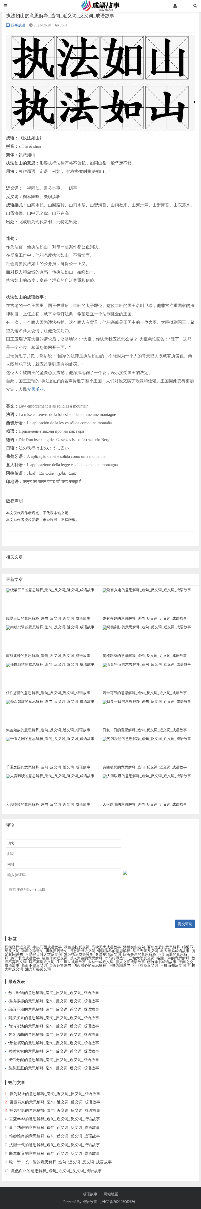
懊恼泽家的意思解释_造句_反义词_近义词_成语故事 (53, 1043)
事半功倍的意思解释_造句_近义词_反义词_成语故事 (54, 1127)
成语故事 (90, 1194)
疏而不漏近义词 (34, 966)
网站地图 (111, 1194)
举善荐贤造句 (60, 966)
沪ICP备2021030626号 (117, 1202)
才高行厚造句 (116, 958)
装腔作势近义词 (55, 958)
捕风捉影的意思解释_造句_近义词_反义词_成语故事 (54, 1110)
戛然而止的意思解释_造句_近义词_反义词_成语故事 (56, 1171)
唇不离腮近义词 (41, 962)
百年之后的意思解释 (163, 947)
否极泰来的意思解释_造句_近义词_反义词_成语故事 (54, 1102)
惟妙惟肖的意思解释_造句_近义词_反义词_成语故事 (54, 1136)
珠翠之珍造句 (32, 951)
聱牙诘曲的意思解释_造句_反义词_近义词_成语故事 (53, 1034)
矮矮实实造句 (134, 947)
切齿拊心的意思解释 (89, 966)
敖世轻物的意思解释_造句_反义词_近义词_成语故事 (53, 993)
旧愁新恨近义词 (82, 951)
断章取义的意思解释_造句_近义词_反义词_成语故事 (54, 1153)
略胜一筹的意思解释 (173, 958)
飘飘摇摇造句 (57, 951)
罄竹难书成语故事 (161, 962)
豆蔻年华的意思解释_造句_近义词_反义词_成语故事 (54, 1119)
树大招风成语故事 (174, 951)
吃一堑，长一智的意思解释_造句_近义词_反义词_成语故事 (60, 1162)
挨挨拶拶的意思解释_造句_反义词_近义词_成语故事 (53, 1001)
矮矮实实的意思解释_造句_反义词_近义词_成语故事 (53, 1051)
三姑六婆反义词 (141, 958)
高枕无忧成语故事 (106, 947)
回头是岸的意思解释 (139, 955)
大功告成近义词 (101, 962)
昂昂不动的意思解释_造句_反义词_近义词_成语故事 (53, 1009)
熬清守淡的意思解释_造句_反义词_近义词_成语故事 (53, 1026)
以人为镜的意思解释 (86, 958)
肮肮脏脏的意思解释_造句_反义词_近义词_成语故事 (53, 1068)
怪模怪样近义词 (17, 947)
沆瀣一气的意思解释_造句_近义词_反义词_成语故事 (54, 1145)
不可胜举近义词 (145, 966)
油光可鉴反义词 (38, 969)
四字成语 (18, 25)
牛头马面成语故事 (47, 947)
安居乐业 (35, 389)
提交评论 (185, 924)
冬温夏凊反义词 (108, 955)
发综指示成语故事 (78, 955)
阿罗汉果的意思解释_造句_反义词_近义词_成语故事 (53, 1018)
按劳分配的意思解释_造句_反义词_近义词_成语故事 (53, 1060)
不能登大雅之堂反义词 (43, 955)
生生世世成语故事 (71, 962)
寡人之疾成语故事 (130, 962)
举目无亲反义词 (145, 951)
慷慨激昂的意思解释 (113, 951)
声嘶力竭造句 (119, 966)
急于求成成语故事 (25, 958)
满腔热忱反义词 (77, 947)
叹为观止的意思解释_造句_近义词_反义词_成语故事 (54, 1094)
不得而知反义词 (173, 966)
